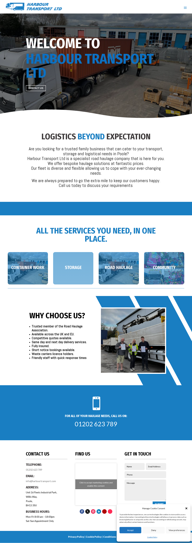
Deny (153, 530)
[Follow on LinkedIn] (99, 511)
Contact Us (35, 88)
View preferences (177, 530)
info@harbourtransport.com (41, 481)
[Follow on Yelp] (104, 511)
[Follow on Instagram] (93, 511)
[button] (186, 508)
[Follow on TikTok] (110, 511)
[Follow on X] (87, 511)
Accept (130, 530)
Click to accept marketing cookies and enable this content (96, 484)
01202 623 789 (96, 424)
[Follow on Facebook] (82, 511)
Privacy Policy (76, 536)
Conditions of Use (113, 536)
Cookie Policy (152, 537)
